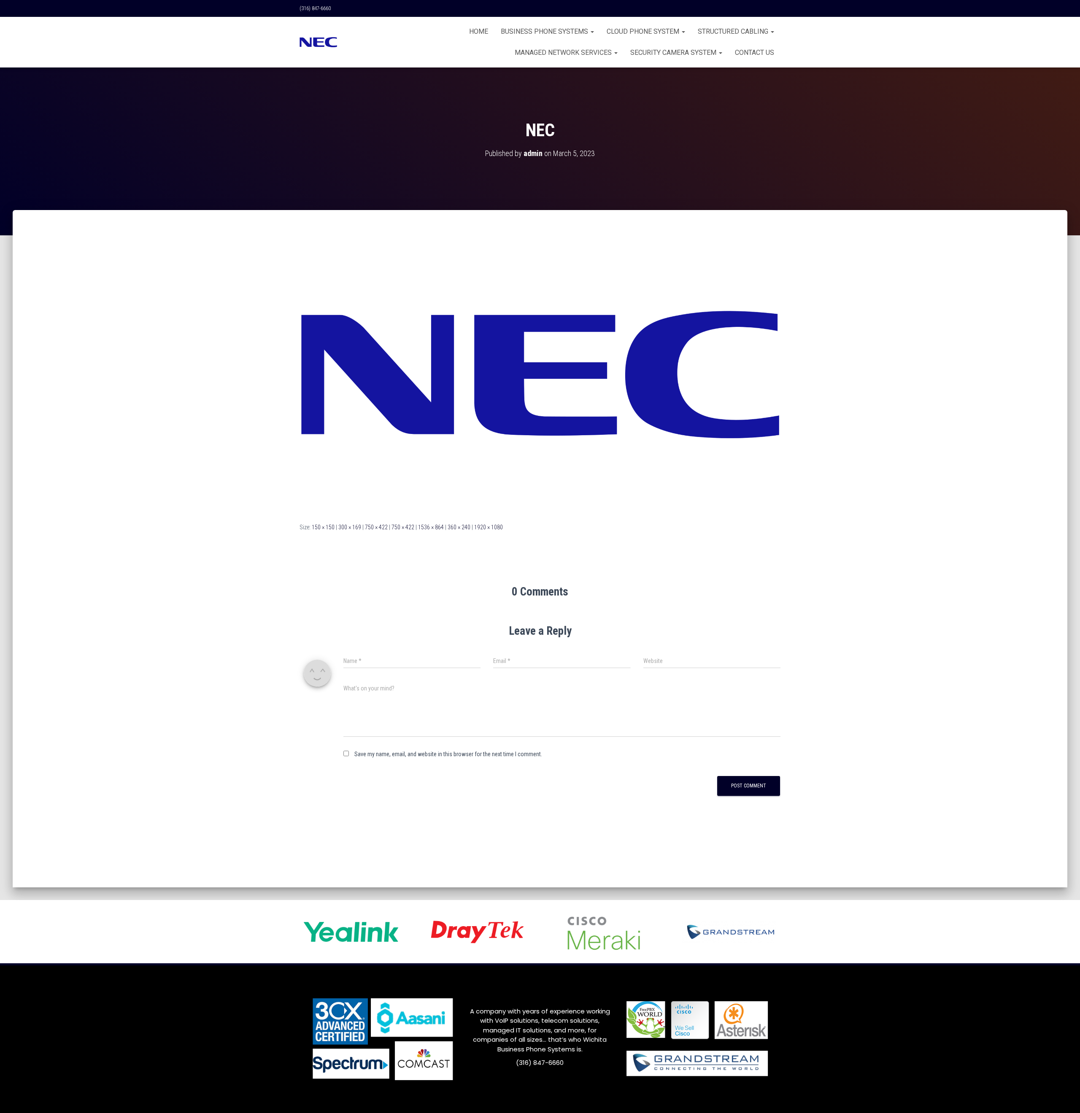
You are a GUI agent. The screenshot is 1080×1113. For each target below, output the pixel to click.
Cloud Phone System (644, 31)
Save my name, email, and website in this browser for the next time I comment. (448, 754)
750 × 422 (376, 527)
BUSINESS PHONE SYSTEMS (545, 31)
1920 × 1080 (488, 527)
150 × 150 (323, 527)
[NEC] (540, 374)
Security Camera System (674, 53)
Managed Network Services (564, 53)
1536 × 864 (431, 527)
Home (478, 31)
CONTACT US (754, 53)
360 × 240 (459, 527)
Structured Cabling (734, 31)
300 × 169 (349, 527)
